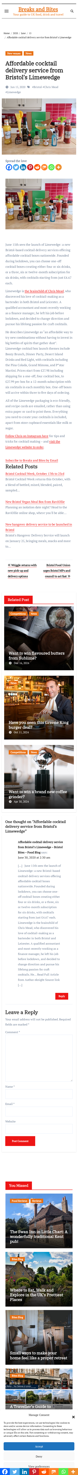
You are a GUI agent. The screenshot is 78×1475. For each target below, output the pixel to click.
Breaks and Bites (38, 9)
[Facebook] (9, 167)
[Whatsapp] (51, 167)
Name (10, 1087)
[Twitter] (16, 167)
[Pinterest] (30, 167)
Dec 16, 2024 (21, 663)
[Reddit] (37, 167)
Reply (62, 996)
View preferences (39, 1466)
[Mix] (44, 167)
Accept (39, 1446)
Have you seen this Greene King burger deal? (39, 725)
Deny (39, 1456)
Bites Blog (17, 1259)
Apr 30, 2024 (21, 801)
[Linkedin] (23, 167)
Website (10, 1121)
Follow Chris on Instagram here (26, 436)
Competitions (18, 613)
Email (10, 1104)
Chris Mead (51, 87)
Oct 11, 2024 (21, 732)
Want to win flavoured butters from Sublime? (37, 655)
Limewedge (14, 92)
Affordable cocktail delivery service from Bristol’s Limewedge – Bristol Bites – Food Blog (40, 847)
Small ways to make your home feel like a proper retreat (38, 1355)
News (29, 53)
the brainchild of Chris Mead (44, 291)
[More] (58, 167)
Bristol (38, 87)
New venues (13, 53)
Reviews (36, 1200)
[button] (71, 1415)
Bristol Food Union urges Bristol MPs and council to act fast (56, 570)
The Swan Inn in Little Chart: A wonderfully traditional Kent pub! (38, 1236)
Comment (12, 1032)
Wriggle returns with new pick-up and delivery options (22, 570)
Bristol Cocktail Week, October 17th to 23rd (34, 474)
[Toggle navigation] (7, 11)
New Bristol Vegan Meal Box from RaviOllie (35, 502)
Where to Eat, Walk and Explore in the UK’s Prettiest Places (36, 1294)
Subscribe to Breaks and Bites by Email (31, 460)
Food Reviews (19, 1200)
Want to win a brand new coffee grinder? (38, 794)
